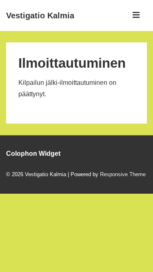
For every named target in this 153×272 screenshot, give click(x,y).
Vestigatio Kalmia (40, 15)
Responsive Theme (123, 174)
